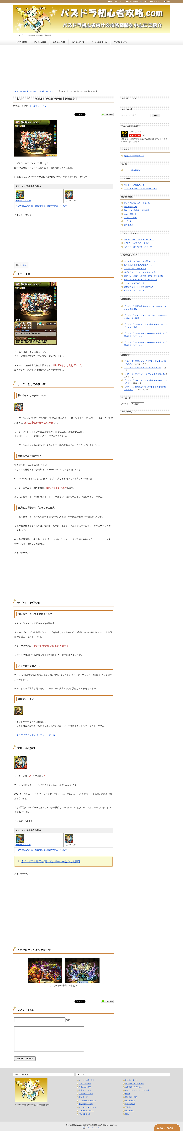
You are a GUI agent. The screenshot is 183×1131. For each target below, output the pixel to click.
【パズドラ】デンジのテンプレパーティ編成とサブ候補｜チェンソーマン (145, 343)
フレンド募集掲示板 (132, 170)
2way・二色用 (130, 214)
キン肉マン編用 (130, 218)
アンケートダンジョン (87, 1100)
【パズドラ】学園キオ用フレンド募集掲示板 (142, 367)
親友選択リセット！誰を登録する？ (139, 287)
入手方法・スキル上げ (133, 1087)
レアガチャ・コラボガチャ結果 (137, 1090)
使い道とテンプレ (121, 42)
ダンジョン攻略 (40, 42)
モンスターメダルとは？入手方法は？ (140, 261)
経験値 (127, 1094)
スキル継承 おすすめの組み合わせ (138, 265)
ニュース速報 (130, 1104)
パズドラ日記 (130, 1100)
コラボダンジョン (86, 1094)
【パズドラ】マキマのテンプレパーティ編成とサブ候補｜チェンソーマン (145, 334)
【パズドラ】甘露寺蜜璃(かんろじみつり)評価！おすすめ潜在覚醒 (145, 307)
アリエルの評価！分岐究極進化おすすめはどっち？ (42, 206)
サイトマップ (157, 2)
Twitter (145, 2)
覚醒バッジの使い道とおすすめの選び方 (140, 280)
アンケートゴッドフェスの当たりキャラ (140, 188)
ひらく (24, 265)
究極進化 (128, 1107)
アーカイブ (125, 404)
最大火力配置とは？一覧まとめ (137, 203)
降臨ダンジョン (85, 1090)
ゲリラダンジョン (86, 1104)
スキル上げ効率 (59, 42)
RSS (168, 2)
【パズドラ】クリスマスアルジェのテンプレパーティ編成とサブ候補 (145, 316)
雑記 (127, 1114)
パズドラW (129, 1111)
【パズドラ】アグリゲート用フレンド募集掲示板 (144, 374)
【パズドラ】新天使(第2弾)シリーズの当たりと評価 (50, 861)
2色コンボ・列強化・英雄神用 (136, 210)
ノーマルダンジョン (86, 1111)
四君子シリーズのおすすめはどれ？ (139, 239)
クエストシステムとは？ (134, 283)
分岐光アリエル (23, 200)
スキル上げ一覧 (78, 42)
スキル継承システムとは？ (135, 268)
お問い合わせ (133, 2)
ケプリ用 (127, 221)
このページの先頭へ (167, 1128)
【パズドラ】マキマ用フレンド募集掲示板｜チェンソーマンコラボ (145, 325)
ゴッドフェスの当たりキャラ (136, 185)
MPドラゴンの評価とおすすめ (136, 243)
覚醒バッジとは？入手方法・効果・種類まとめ (143, 276)
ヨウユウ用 (128, 225)
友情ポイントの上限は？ (134, 290)
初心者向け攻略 (131, 1097)
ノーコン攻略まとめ (99, 42)
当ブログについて (117, 2)
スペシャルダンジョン (87, 1107)
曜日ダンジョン (85, 1114)
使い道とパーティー (39, 106)
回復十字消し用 (130, 207)
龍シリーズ (83, 1097)
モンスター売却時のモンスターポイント (140, 247)
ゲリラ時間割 (21, 42)
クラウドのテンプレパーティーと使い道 (35, 735)
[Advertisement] (91, 66)
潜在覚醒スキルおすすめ (134, 1084)
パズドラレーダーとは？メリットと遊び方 (141, 272)
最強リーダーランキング (134, 156)
